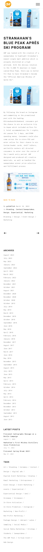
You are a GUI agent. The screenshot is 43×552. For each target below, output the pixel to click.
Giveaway (7, 498)
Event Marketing (25, 485)
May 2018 (7, 329)
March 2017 (8, 352)
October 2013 (9, 410)
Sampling (7, 524)
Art (5, 467)
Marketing (29, 212)
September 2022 (10, 268)
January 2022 (9, 281)
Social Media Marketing (14, 529)
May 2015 (7, 378)
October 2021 (9, 287)
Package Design (10, 520)
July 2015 (8, 371)
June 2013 (8, 419)
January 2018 (9, 339)
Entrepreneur (26, 480)
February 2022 (10, 278)
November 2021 (10, 284)
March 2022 (8, 274)
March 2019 (8, 313)
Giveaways (18, 498)
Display (31, 476)
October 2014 (9, 387)
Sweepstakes (19, 533)
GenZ (26, 494)
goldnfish (10, 206)
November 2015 (10, 361)
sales (31, 520)
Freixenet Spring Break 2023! (17, 451)
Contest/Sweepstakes (25, 209)
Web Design (8, 542)
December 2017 (10, 342)
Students (7, 533)
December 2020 (10, 294)
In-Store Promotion (12, 507)
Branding (10, 209)
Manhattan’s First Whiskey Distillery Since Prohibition (21, 444)
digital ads (17, 471)
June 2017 (8, 348)
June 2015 (8, 374)
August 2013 (9, 416)
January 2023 (9, 265)
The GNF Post (9, 538)
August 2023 (9, 255)
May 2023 (7, 261)
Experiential (17, 212)
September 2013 (10, 413)
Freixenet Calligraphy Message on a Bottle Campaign (20, 435)
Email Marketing (11, 480)
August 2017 (9, 345)
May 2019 (7, 310)
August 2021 (9, 290)
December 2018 (10, 316)
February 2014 (10, 400)
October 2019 (9, 303)
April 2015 (8, 381)
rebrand (23, 520)
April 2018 (8, 332)
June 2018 (8, 326)
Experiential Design (13, 494)
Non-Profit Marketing (13, 516)
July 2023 (8, 258)
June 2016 (8, 355)
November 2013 (10, 407)
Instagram (28, 507)
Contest (33, 467)
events (6, 489)
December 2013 (10, 403)
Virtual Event (24, 538)
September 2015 (10, 365)
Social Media (20, 524)
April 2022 (8, 271)
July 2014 (8, 390)
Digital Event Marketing (15, 476)
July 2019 (8, 307)
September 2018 (10, 323)
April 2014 (8, 397)
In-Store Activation (13, 502)
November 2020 (10, 297)
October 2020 (9, 300)
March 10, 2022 (22, 206)
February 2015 (10, 384)
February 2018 (10, 336)
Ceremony (23, 467)
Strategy (31, 529)
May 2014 (7, 394)
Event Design (28, 217)
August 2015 (9, 368)
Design (6, 212)
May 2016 (7, 358)
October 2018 (9, 319)
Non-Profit (20, 511)
